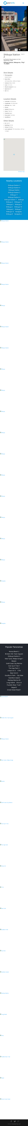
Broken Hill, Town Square (14, 654)
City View (20, 675)
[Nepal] (14, 1078)
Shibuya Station (14, 190)
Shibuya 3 (18, 204)
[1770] (14, 887)
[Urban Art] (14, 866)
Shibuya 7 (18, 209)
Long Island (10, 683)
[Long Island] (14, 1014)
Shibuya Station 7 (10, 200)
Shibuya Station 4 (14, 197)
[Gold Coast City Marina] (14, 802)
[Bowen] (14, 781)
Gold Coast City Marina (14, 663)
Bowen (14, 661)
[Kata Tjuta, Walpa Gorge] (14, 760)
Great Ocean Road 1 (14, 690)
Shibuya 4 (9, 202)
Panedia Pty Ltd (16, 1124)
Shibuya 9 (9, 214)
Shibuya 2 (9, 207)
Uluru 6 (19, 683)
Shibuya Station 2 (14, 656)
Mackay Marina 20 (14, 680)
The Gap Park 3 (14, 668)
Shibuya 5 (9, 204)
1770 (19, 671)
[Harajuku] (14, 581)
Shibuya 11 (14, 195)
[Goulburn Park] (14, 929)
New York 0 (14, 673)
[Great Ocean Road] (14, 1099)
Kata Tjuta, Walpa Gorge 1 (14, 659)
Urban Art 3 (11, 671)
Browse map (21, 171)
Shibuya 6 (9, 209)
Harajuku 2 (18, 214)
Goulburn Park (10, 675)
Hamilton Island (14, 678)
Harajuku (18, 212)
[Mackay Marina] (14, 993)
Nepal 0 (14, 687)
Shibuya (21, 200)
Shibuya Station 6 (14, 188)
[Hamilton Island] (14, 972)
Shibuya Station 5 (14, 192)
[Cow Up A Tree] (14, 823)
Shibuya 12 (18, 202)
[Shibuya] (14, 305)
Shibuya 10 (18, 207)
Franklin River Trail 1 (14, 685)
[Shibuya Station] (14, 220)
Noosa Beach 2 (14, 651)
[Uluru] (14, 1035)
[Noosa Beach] (14, 696)
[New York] (14, 908)
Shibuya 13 (10, 212)
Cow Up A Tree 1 (14, 666)
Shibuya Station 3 (14, 185)
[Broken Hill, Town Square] (14, 717)
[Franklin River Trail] (14, 1056)
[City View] (14, 950)
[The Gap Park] (14, 845)
